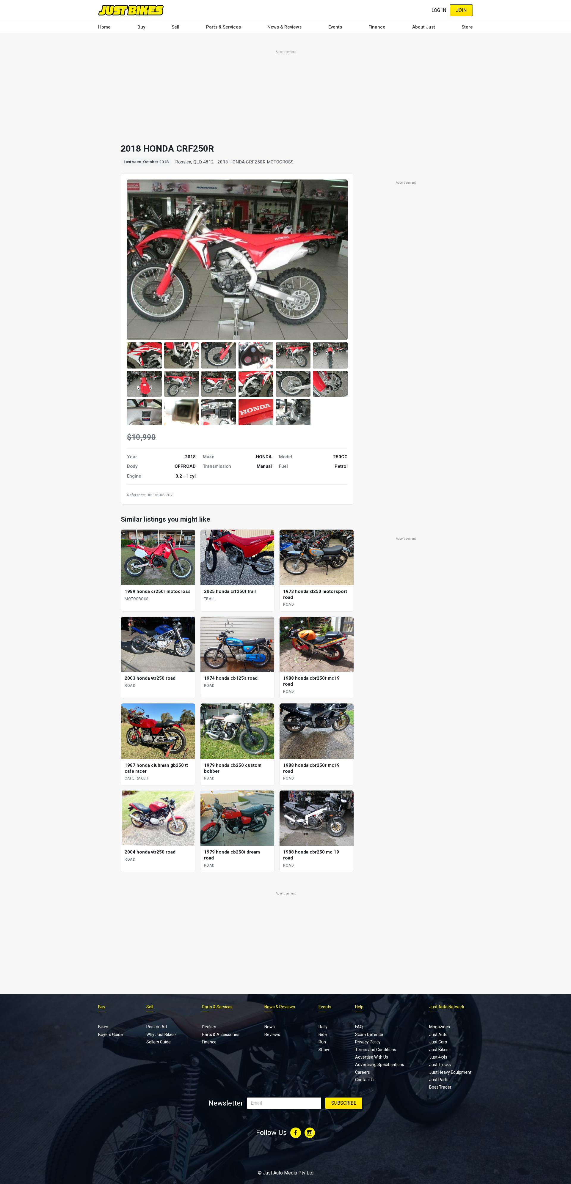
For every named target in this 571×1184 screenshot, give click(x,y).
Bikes (103, 1026)
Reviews (272, 1034)
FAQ (359, 1026)
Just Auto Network (446, 1006)
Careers (362, 1072)
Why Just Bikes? (161, 1034)
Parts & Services (223, 27)
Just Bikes (438, 1049)
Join (461, 10)
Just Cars (438, 1042)
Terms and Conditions (375, 1049)
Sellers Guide (158, 1042)
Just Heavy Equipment (450, 1072)
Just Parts (438, 1079)
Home (104, 27)
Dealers (209, 1026)
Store (467, 27)
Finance (376, 27)
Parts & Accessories (220, 1034)
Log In (439, 10)
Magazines (439, 1026)
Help (359, 1006)
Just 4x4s (438, 1057)
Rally (323, 1026)
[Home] (131, 10)
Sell (175, 27)
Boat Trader (440, 1087)
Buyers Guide (110, 1034)
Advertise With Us (371, 1057)
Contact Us (365, 1079)
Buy (141, 27)
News (269, 1026)
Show (324, 1049)
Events (335, 27)
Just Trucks (440, 1064)
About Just (423, 27)
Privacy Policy (368, 1042)
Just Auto (438, 1034)
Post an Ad (156, 1026)
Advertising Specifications (379, 1064)
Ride (323, 1034)
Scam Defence (369, 1034)
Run (322, 1042)
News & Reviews (284, 27)
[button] (144, 355)
